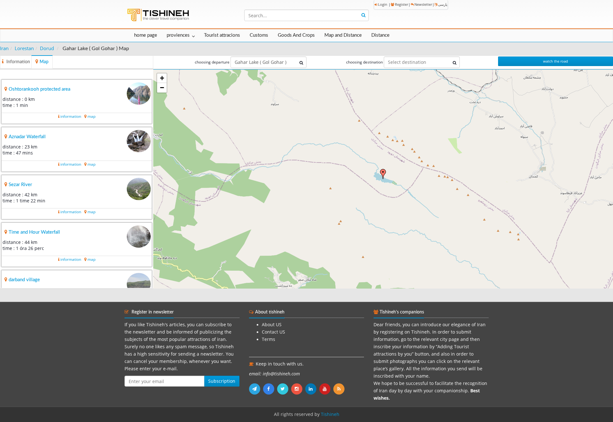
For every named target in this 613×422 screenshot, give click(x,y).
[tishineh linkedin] (312, 389)
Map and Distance (343, 35)
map (91, 116)
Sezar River (20, 184)
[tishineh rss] (339, 389)
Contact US (273, 332)
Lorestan (24, 48)
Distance (380, 35)
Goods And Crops (296, 35)
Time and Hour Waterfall (34, 232)
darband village (24, 279)
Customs (259, 35)
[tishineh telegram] (256, 389)
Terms (268, 339)
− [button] (162, 88)
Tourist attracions (222, 35)
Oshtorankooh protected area (39, 89)
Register (401, 4)
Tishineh (330, 414)
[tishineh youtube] (326, 389)
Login (382, 4)
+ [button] (162, 78)
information (70, 116)
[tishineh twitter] (284, 389)
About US (272, 325)
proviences (178, 35)
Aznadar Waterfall (27, 136)
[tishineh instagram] (298, 389)
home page (145, 35)
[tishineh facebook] (270, 389)
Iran (4, 48)
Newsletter (423, 4)
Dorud (47, 48)
